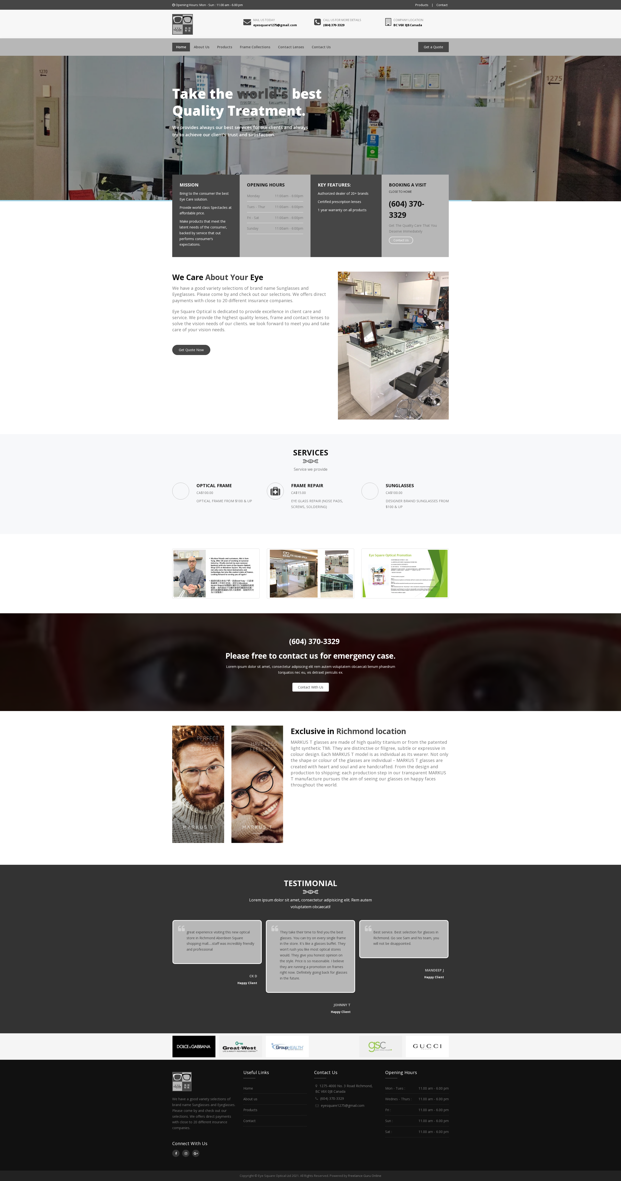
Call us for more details (342, 20)
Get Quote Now (191, 350)
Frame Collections (255, 47)
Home (181, 47)
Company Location (408, 20)
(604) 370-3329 (313, 641)
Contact (442, 5)
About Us (201, 47)
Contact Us (321, 47)
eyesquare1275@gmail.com (342, 1105)
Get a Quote (433, 47)
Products (421, 5)
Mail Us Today (264, 20)
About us (250, 1099)
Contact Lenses (291, 47)
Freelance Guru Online (364, 1175)
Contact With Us (310, 687)
